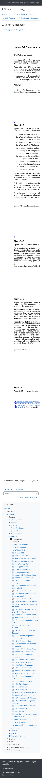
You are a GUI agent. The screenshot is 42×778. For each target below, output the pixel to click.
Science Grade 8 (17, 534)
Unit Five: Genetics (20, 720)
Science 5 (14, 525)
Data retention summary (11, 772)
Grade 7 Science (17, 531)
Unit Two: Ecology (20, 547)
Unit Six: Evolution (19, 722)
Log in (37, 3)
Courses (13, 14)
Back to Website (8, 768)
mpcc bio (31, 14)
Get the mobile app (9, 775)
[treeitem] (21, 509)
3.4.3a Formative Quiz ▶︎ (27, 497)
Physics (14, 731)
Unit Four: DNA (18, 717)
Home (4, 14)
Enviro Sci (14, 733)
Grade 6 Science (17, 528)
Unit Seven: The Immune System (25, 725)
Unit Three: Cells (11, 18)
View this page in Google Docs (14, 30)
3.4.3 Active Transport (29, 18)
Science (22, 14)
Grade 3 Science (17, 520)
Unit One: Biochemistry (21, 545)
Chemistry (15, 728)
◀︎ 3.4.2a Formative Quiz (14, 489)
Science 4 (14, 523)
